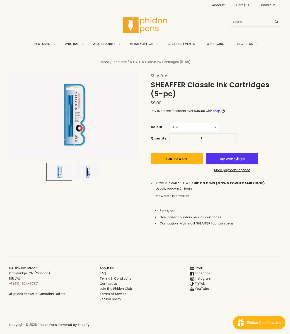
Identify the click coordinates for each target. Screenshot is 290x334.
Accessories (104, 43)
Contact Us (109, 283)
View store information (172, 196)
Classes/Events (181, 43)
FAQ (103, 273)
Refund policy (110, 299)
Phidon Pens (47, 324)
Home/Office (141, 43)
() (242, 5)
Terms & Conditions (115, 278)
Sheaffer (159, 75)
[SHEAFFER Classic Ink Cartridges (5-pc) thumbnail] (59, 172)
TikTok (199, 283)
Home (104, 62)
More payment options (232, 170)
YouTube (201, 288)
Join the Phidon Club (116, 288)
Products (120, 62)
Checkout (267, 5)
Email (198, 268)
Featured (42, 43)
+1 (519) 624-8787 (23, 283)
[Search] (276, 22)
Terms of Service (113, 294)
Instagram (202, 278)
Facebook (202, 273)
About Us (245, 43)
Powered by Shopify (73, 324)
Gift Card (216, 43)
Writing (72, 43)
